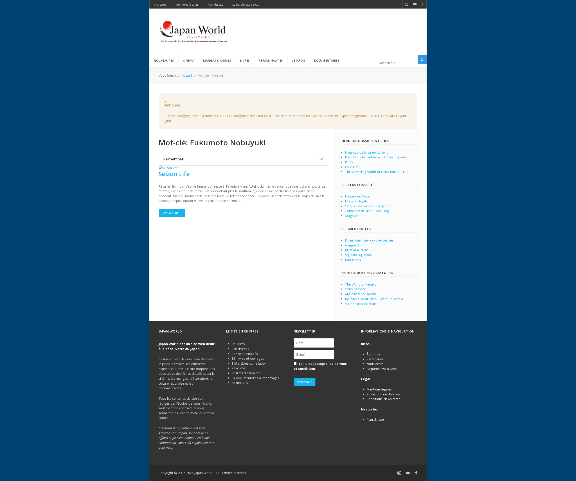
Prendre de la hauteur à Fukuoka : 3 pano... (376, 157)
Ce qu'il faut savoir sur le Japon (367, 206)
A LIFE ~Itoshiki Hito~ (361, 303)
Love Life (351, 167)
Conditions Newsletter (383, 399)
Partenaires (375, 359)
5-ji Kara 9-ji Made (358, 255)
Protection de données (384, 394)
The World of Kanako (360, 284)
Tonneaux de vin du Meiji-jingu (368, 211)
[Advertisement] (335, 24)
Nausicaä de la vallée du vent (366, 152)
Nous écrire (375, 364)
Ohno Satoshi (355, 289)
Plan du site (375, 419)
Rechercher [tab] (173, 159)
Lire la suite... (171, 213)
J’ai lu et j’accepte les (320, 366)
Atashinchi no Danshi (360, 294)
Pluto (349, 162)
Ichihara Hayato (356, 201)
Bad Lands (353, 260)
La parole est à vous (382, 369)
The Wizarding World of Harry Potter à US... (377, 172)
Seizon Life (174, 174)
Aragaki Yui (353, 216)
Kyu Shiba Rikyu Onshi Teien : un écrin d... (375, 299)
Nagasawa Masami (359, 196)
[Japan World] (193, 31)
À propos (373, 354)
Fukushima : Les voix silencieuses (369, 240)
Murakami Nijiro (356, 250)
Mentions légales (379, 389)
